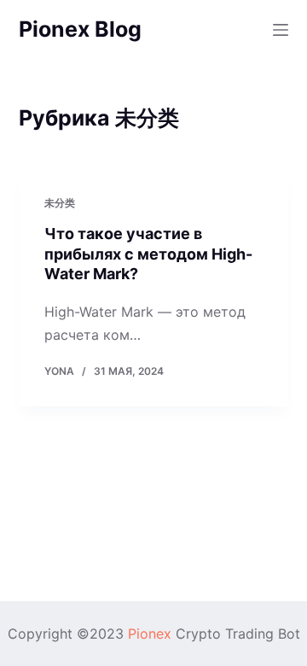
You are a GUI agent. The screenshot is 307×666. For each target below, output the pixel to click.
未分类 (59, 202)
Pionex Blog (80, 29)
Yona (59, 371)
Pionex (149, 633)
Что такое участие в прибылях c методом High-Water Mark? (148, 254)
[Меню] (280, 30)
